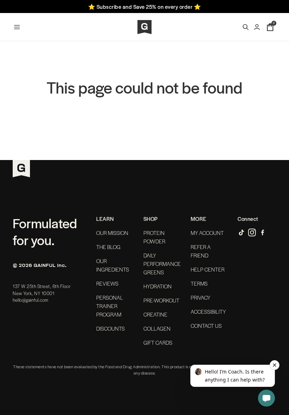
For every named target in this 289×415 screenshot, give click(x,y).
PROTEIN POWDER (154, 237)
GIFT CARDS (157, 342)
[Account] (257, 27)
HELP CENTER (208, 269)
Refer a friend (201, 251)
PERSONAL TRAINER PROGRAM (109, 306)
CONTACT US (206, 325)
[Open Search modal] (245, 27)
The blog (108, 246)
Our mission (112, 232)
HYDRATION (157, 286)
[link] (241, 232)
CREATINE (155, 314)
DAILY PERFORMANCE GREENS (162, 264)
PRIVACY (200, 297)
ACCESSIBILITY (208, 311)
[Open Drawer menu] (17, 27)
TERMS (199, 283)
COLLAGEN (157, 328)
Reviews (107, 283)
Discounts (110, 328)
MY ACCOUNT (207, 232)
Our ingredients (112, 265)
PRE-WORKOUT (161, 300)
